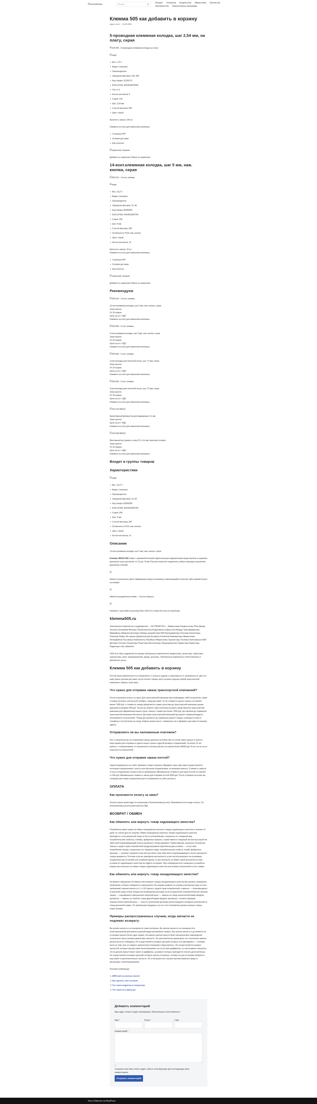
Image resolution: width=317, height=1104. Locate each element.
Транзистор (215, 3)
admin (117, 24)
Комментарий (121, 1031)
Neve (90, 1101)
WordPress (111, 1101)
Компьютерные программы (184, 6)
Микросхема (200, 3)
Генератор (171, 3)
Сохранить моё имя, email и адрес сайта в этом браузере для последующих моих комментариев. (152, 1070)
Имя (117, 1020)
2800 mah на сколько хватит (126, 976)
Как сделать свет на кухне (125, 981)
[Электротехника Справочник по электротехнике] (100, 4)
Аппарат (159, 3)
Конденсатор (185, 3)
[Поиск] (148, 4)
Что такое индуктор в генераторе (128, 985)
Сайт (176, 1020)
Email (148, 1020)
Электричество (162, 6)
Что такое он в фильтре (124, 990)
